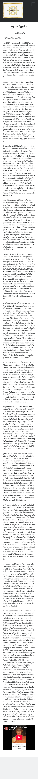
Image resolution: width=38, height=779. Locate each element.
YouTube (11, 38)
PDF (5, 38)
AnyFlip (18, 38)
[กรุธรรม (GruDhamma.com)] (13, 17)
